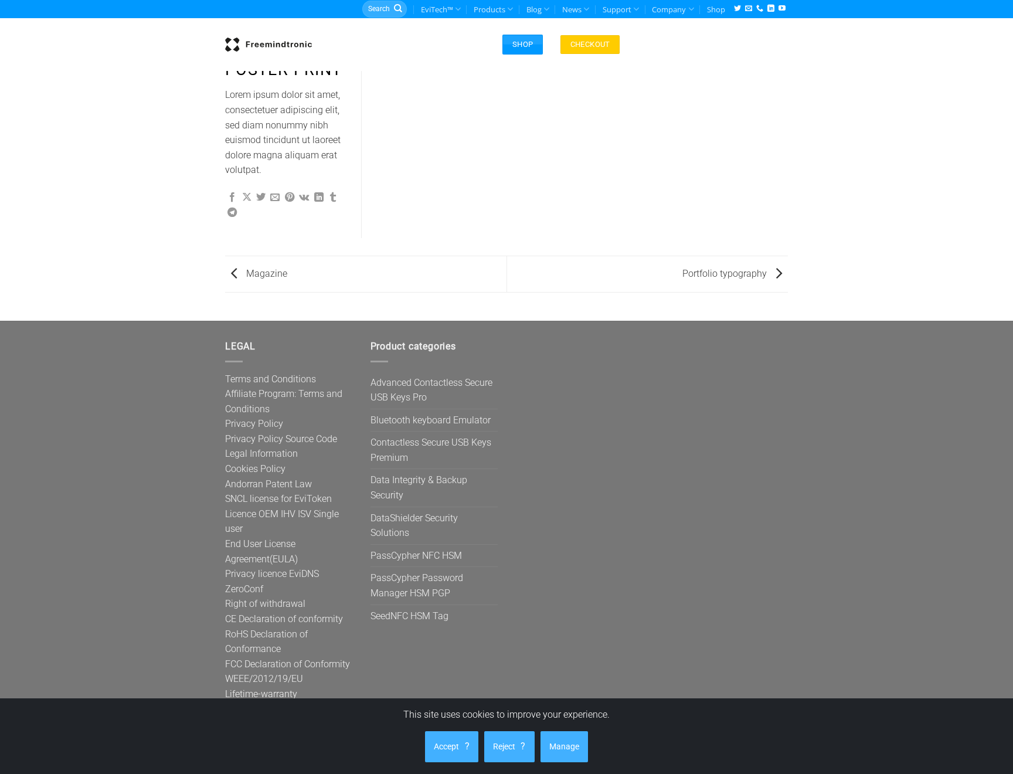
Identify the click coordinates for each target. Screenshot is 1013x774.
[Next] (788, 320)
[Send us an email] (748, 9)
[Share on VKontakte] (304, 197)
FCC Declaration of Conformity (287, 664)
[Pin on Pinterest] (289, 197)
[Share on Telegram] (232, 212)
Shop (716, 9)
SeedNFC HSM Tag (409, 616)
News (572, 9)
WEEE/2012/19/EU (264, 678)
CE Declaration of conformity (284, 618)
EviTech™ (437, 9)
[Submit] (398, 9)
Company (669, 9)
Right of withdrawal (265, 603)
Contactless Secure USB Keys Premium (430, 450)
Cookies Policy (255, 468)
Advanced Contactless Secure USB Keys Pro (431, 390)
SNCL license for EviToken (278, 498)
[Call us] (759, 9)
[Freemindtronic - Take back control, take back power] (268, 45)
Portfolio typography (725, 273)
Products (489, 9)
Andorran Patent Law (268, 484)
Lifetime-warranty (261, 694)
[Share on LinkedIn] (319, 197)
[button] (452, 44)
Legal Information (261, 453)
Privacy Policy (254, 423)
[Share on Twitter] (261, 197)
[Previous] (225, 320)
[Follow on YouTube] (782, 9)
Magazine (265, 273)
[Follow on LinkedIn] (770, 9)
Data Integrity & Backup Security (418, 487)
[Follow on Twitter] (737, 9)
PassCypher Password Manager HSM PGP (416, 585)
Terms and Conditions (270, 379)
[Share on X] (246, 197)
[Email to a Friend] (275, 197)
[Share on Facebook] (232, 197)
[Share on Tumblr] (333, 197)
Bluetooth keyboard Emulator (430, 420)
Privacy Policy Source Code (281, 438)
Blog (534, 9)
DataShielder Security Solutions (414, 525)
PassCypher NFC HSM (416, 555)
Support (617, 9)
